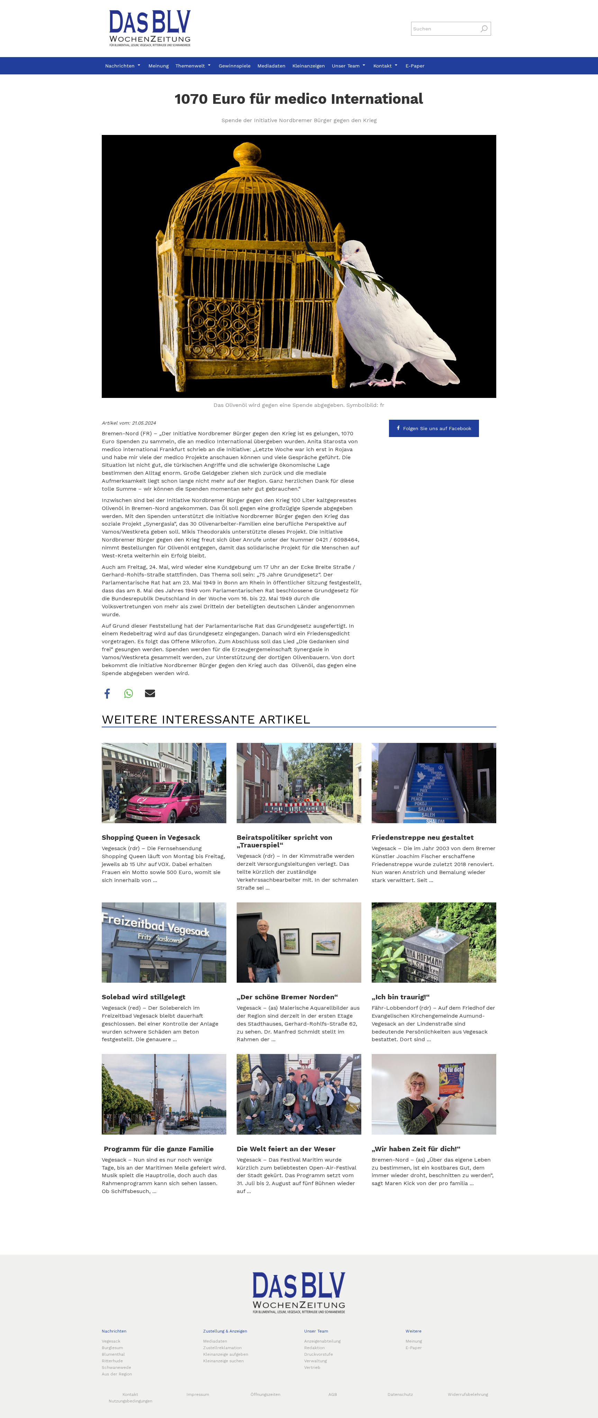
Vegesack (111, 1341)
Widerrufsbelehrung (468, 1394)
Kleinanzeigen (308, 66)
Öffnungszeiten (265, 1394)
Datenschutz (400, 1394)
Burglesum (112, 1347)
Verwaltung (315, 1360)
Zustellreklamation (222, 1347)
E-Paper (415, 66)
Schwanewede (116, 1367)
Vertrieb (312, 1367)
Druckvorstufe (318, 1354)
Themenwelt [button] (191, 66)
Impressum (198, 1394)
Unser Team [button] (346, 66)
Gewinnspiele (235, 66)
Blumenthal (113, 1354)
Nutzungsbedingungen (130, 1401)
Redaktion (314, 1347)
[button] (107, 694)
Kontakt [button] (383, 66)
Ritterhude (112, 1360)
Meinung (158, 66)
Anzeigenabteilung (322, 1341)
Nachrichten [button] (120, 66)
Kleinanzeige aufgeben (225, 1354)
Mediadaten (271, 66)
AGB (332, 1394)
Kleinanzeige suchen (223, 1360)
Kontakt (130, 1394)
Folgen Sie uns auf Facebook (437, 428)
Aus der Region (117, 1374)
